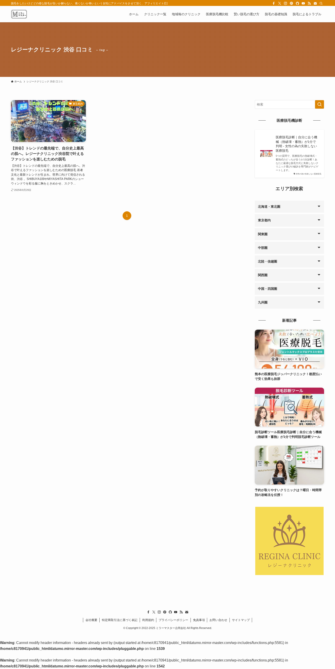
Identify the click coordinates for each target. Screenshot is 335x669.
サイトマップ (241, 620)
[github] (297, 3)
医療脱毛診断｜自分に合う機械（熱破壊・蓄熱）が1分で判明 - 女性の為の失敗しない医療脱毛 (296, 143)
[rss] (309, 3)
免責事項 (199, 620)
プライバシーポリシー (173, 620)
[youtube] (303, 3)
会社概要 (91, 620)
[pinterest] (291, 3)
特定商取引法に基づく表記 (119, 620)
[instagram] (286, 3)
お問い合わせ (218, 620)
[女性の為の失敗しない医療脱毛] (19, 14)
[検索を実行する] (319, 104)
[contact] (315, 3)
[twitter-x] (280, 3)
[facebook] (274, 3)
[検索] (321, 3)
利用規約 (148, 620)
